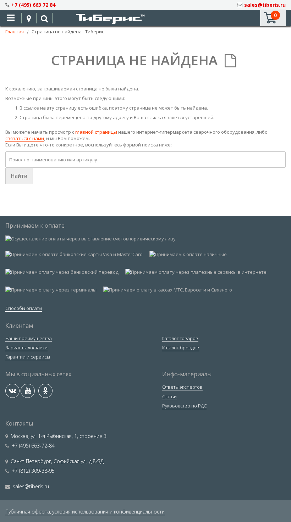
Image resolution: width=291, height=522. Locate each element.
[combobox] (145, 159)
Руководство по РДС (184, 405)
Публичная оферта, (28, 511)
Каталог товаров (180, 338)
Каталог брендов (180, 347)
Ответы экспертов (182, 387)
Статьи (169, 396)
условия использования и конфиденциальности (108, 511)
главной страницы (96, 132)
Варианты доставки (26, 347)
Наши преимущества (28, 338)
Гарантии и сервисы (27, 357)
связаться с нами (24, 138)
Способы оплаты (23, 308)
